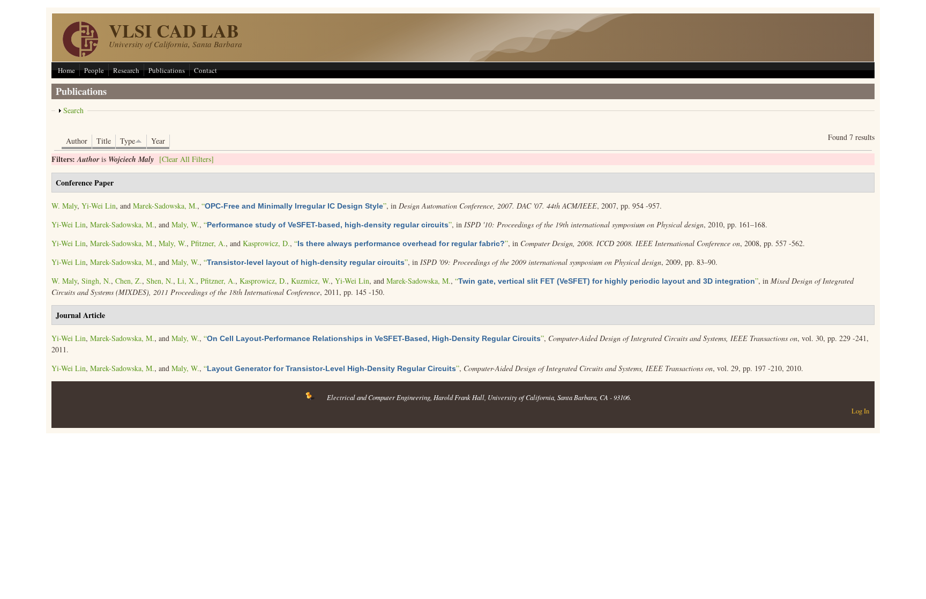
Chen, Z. (128, 281)
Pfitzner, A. (208, 243)
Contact (205, 70)
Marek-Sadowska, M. (165, 206)
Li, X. (186, 281)
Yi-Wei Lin (98, 206)
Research (126, 70)
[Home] (80, 54)
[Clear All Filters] (186, 159)
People (94, 70)
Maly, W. (185, 224)
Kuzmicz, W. (311, 281)
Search (73, 110)
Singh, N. (96, 281)
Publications (166, 70)
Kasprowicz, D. (266, 243)
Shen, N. (159, 281)
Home (66, 70)
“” (293, 206)
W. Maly (64, 206)
